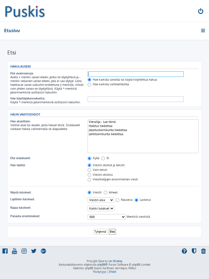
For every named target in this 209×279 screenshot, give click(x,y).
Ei (107, 158)
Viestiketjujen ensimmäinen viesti (115, 179)
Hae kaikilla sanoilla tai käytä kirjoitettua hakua (124, 79)
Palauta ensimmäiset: (25, 216)
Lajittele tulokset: (22, 199)
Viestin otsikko (102, 175)
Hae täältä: (17, 165)
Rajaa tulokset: (20, 208)
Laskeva (145, 200)
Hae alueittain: (20, 121)
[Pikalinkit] (203, 30)
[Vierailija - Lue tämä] (143, 122)
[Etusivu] (25, 11)
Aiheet (113, 192)
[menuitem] (201, 12)
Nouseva (126, 200)
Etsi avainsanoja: (21, 73)
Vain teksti (99, 170)
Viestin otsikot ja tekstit (108, 165)
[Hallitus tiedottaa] (143, 126)
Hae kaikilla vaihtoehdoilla (110, 84)
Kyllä (95, 158)
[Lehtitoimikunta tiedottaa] (143, 134)
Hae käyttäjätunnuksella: (27, 98)
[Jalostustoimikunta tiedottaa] (143, 130)
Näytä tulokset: (20, 192)
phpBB (101, 264)
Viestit (97, 192)
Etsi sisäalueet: (20, 158)
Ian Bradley (115, 261)
